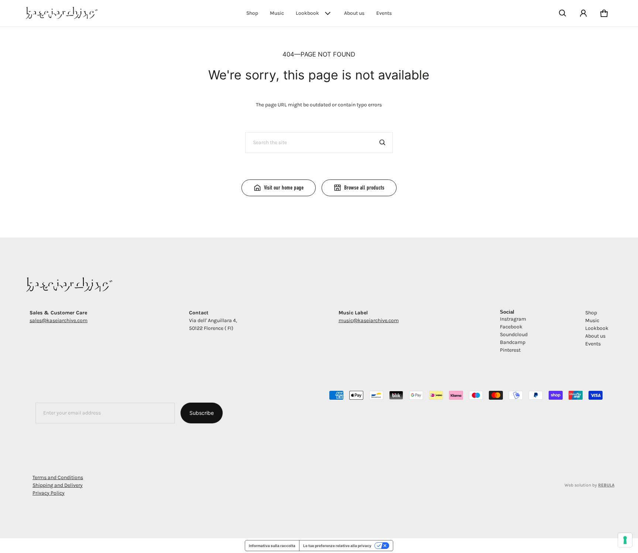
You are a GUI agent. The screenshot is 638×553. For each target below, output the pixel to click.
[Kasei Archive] (60, 13)
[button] (562, 13)
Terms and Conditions (57, 477)
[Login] (583, 13)
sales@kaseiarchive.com (59, 320)
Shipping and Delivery (57, 485)
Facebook (511, 327)
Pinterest (510, 350)
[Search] (382, 142)
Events (384, 13)
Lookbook (307, 13)
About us (354, 13)
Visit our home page (283, 187)
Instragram (513, 319)
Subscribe (201, 413)
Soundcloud (514, 334)
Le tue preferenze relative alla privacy (337, 545)
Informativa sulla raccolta (272, 545)
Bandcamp (512, 342)
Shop (252, 13)
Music (277, 13)
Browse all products (364, 187)
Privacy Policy (48, 493)
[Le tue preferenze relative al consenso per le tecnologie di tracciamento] (625, 540)
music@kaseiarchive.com (369, 320)
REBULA (606, 485)
